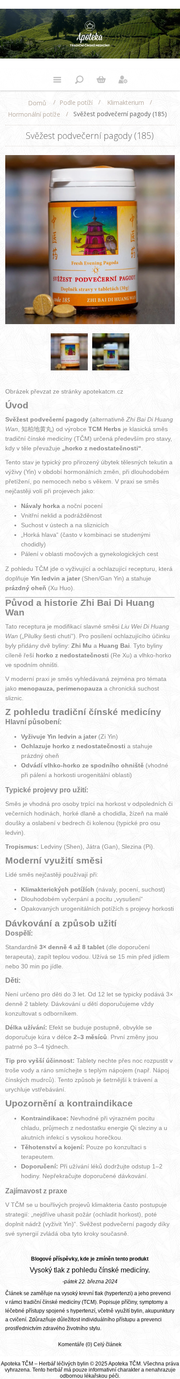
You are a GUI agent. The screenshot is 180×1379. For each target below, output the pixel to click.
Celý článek (107, 1344)
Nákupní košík (101, 79)
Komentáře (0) (75, 1344)
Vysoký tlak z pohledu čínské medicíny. (90, 1270)
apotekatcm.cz (103, 391)
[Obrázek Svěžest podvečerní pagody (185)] (69, 351)
